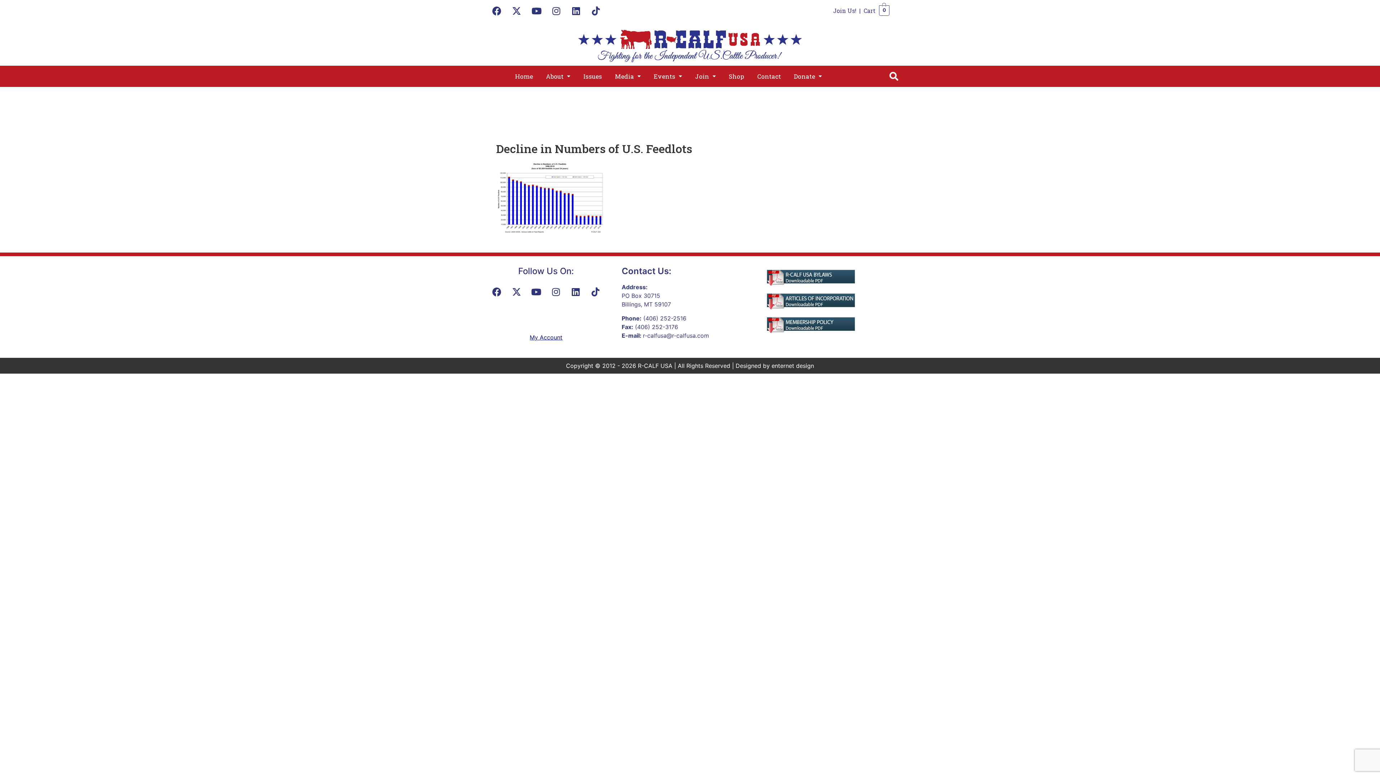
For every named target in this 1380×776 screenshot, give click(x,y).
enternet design (793, 365)
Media (624, 76)
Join (702, 76)
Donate (804, 76)
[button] (558, 76)
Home (524, 76)
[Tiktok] (596, 11)
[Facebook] (497, 11)
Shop (736, 76)
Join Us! (844, 10)
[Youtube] (537, 11)
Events (664, 76)
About (555, 76)
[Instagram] (556, 11)
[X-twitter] (517, 11)
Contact (769, 76)
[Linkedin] (576, 11)
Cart (869, 10)
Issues (592, 76)
